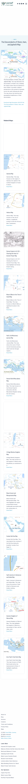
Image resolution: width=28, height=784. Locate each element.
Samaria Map (9, 174)
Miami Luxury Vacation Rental (8, 756)
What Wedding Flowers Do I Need (10, 763)
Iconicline (8, 736)
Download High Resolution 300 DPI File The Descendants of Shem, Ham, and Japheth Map (14, 104)
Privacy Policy (4, 726)
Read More (9, 186)
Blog (2, 717)
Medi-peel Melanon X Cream (8, 751)
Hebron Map (9, 212)
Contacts (3, 722)
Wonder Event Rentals (7, 758)
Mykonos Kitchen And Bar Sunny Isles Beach (12, 749)
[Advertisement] (14, 21)
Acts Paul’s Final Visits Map (13, 657)
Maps (15, 39)
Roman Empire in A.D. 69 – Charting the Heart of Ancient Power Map (13, 253)
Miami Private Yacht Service (8, 766)
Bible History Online (6, 738)
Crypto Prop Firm (5, 772)
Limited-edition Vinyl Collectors (9, 761)
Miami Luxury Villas (6, 775)
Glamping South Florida (7, 753)
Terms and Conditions (7, 724)
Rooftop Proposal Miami (7, 777)
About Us (3, 714)
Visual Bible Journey (10, 732)
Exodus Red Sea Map (11, 536)
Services (3, 719)
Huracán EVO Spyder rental (8, 746)
